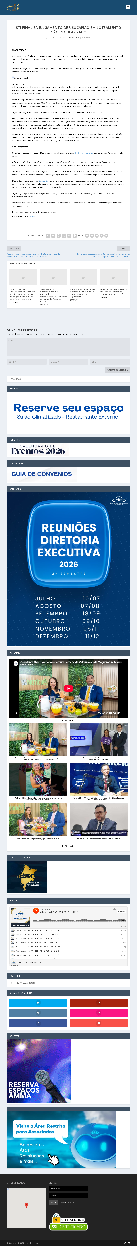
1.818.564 (32, 216)
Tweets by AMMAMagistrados (23, 983)
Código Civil (44, 181)
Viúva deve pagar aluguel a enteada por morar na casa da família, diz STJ (113, 291)
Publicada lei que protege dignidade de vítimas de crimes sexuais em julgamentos (82, 293)
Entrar (54, 1202)
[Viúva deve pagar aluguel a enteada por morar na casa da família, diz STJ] (113, 277)
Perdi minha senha (67, 1202)
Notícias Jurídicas (66, 37)
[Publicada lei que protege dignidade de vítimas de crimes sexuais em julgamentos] (83, 277)
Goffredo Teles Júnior (84, 153)
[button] (71, 720)
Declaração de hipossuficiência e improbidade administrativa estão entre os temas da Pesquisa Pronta (53, 295)
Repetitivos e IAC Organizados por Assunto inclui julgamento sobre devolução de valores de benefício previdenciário (22, 294)
